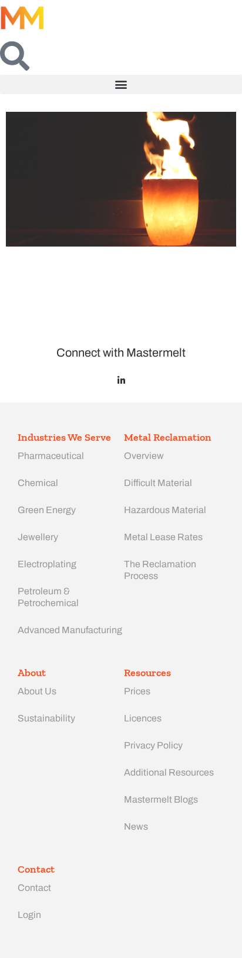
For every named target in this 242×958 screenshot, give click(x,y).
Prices (137, 691)
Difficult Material (158, 483)
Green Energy (47, 510)
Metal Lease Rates (163, 537)
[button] (121, 84)
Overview (144, 456)
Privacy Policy (153, 745)
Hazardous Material (165, 510)
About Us (37, 691)
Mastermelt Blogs (161, 799)
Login (29, 915)
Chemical (38, 483)
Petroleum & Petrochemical (48, 597)
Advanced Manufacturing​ (70, 630)
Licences (143, 718)
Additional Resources (169, 772)
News (136, 826)
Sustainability (46, 718)
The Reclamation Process (160, 570)
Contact (34, 888)
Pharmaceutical (51, 456)
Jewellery (38, 537)
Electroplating (47, 564)
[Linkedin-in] (121, 380)
